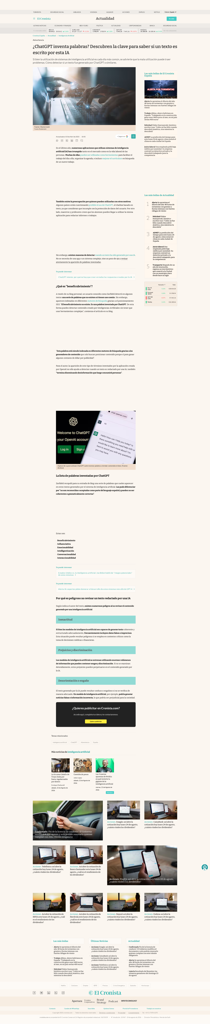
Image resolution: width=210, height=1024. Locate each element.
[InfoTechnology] (129, 1001)
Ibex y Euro (84, 26)
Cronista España (39, 36)
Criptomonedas (135, 26)
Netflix (157, 12)
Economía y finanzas (63, 26)
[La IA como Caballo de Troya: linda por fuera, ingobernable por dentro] (60, 765)
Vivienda (93, 12)
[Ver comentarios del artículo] (82, 140)
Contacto (52, 1008)
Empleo (142, 12)
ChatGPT (74, 742)
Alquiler (109, 12)
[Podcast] (113, 1001)
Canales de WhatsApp (71, 1008)
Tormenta (37, 12)
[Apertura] (77, 1001)
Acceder (171, 19)
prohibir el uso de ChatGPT (101, 205)
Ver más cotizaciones (170, 31)
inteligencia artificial (66, 36)
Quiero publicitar (98, 721)
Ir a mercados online (39, 31)
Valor (174, 284)
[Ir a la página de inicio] (44, 19)
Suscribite (91, 1008)
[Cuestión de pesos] (83, 765)
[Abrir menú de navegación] (34, 19)
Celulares (74, 985)
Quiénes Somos (108, 1008)
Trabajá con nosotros (154, 1008)
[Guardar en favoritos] (133, 136)
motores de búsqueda (97, 301)
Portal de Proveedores (130, 1008)
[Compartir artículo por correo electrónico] (77, 140)
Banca (152, 26)
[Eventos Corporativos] (89, 1001)
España (95, 742)
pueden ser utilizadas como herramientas (99, 155)
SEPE (95, 985)
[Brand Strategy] (101, 1001)
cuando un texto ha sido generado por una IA (115, 255)
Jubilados (77, 12)
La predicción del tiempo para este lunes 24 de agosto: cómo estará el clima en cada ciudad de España (160, 139)
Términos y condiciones (107, 1013)
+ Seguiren (123, 137)
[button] (205, 867)
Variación (161, 284)
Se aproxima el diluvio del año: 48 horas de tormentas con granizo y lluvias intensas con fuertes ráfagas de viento (160, 104)
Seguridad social (57, 12)
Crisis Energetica (119, 985)
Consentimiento (133, 1013)
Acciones (126, 12)
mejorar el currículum (112, 158)
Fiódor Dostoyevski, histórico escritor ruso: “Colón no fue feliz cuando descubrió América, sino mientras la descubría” (160, 128)
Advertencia (85, 742)
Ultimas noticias (39, 26)
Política (99, 26)
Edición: (169, 12)
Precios (105, 985)
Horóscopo (145, 985)
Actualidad (116, 26)
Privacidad (121, 1013)
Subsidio (133, 985)
